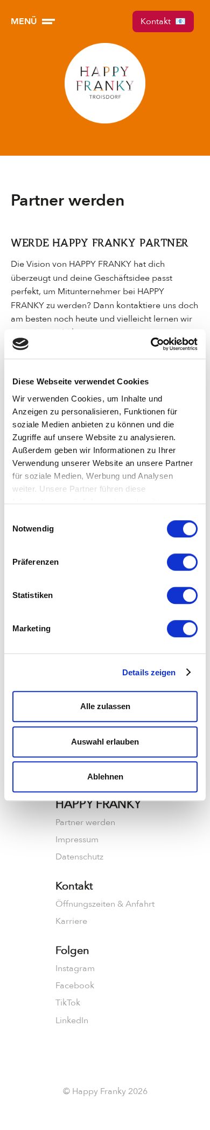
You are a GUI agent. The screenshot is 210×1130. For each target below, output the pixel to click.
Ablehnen (105, 776)
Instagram (75, 968)
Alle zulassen (105, 706)
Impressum (77, 839)
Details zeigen (149, 672)
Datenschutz (79, 857)
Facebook (74, 986)
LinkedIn (71, 1020)
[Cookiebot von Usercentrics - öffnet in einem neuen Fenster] (151, 344)
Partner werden (85, 822)
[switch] (182, 562)
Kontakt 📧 (163, 21)
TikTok (67, 1003)
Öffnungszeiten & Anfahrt (105, 904)
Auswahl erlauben (105, 741)
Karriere (71, 921)
